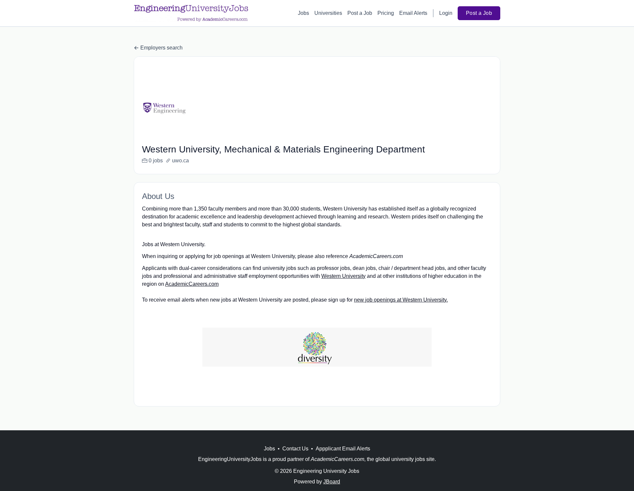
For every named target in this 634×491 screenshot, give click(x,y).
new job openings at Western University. (401, 300)
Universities (328, 13)
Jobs (303, 13)
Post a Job (359, 13)
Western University (343, 276)
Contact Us (295, 448)
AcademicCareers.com (192, 284)
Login (445, 13)
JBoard (331, 481)
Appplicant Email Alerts (343, 448)
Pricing (385, 13)
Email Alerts (413, 13)
